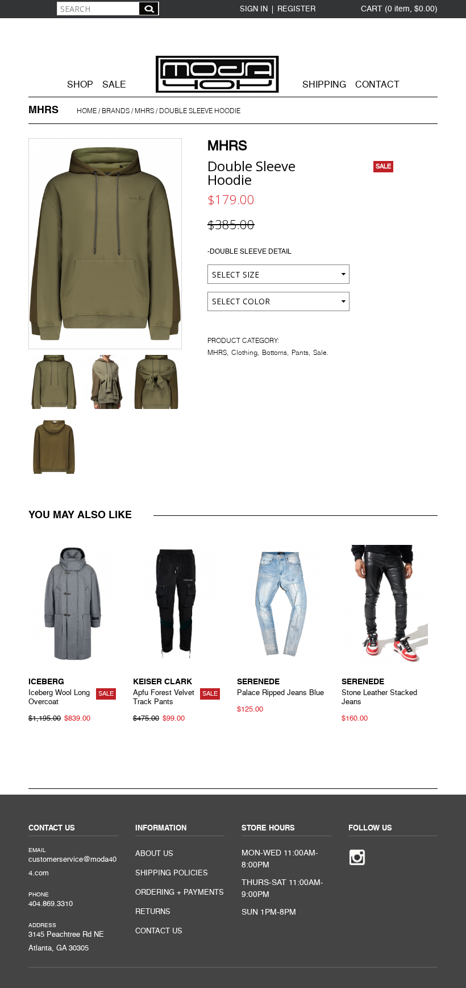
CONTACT (377, 85)
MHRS (144, 111)
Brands (116, 111)
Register (296, 9)
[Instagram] (357, 856)
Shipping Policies (171, 873)
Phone (38, 895)
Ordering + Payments (179, 892)
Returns (152, 912)
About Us (154, 854)
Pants (300, 352)
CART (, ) (399, 9)
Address (42, 925)
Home (87, 111)
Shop (80, 85)
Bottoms (274, 352)
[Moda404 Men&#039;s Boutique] (233, 56)
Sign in (254, 9)
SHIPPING (324, 85)
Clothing (244, 352)
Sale (320, 352)
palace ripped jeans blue (280, 693)
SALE (114, 85)
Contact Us (158, 931)
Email (37, 850)
